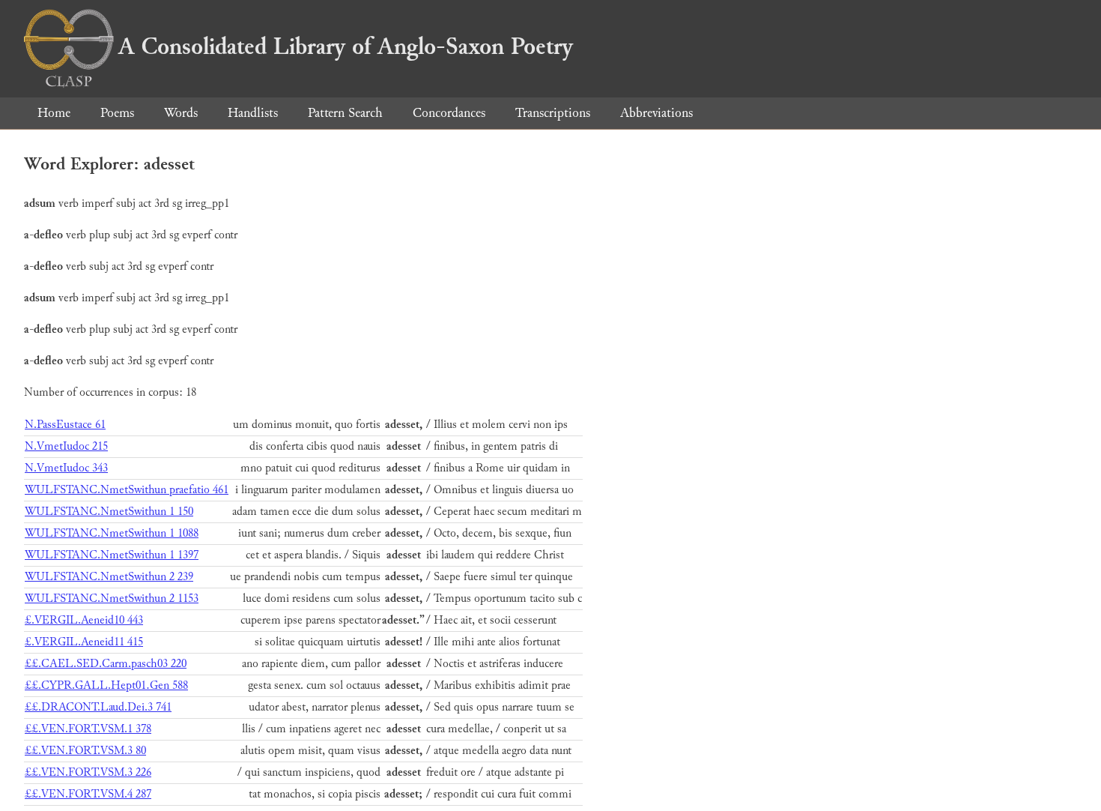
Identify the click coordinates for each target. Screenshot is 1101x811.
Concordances (449, 112)
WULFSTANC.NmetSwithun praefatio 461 (126, 489)
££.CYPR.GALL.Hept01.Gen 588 (106, 685)
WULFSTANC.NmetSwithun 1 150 (109, 511)
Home (53, 112)
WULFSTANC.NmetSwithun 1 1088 (111, 533)
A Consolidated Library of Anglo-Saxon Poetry (345, 46)
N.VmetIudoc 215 (66, 446)
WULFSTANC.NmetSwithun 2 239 (109, 576)
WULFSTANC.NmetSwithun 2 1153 (111, 598)
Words (181, 112)
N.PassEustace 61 (65, 424)
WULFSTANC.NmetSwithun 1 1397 (111, 555)
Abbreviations (656, 112)
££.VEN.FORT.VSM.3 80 (85, 750)
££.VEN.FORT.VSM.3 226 (88, 772)
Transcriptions (552, 112)
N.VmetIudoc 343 (66, 468)
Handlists (253, 112)
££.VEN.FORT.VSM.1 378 (88, 729)
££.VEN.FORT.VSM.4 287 (88, 794)
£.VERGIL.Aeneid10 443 (84, 620)
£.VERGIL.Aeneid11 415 (84, 642)
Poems (117, 112)
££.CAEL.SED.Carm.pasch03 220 (105, 663)
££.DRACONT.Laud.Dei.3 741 (98, 707)
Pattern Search (345, 112)
